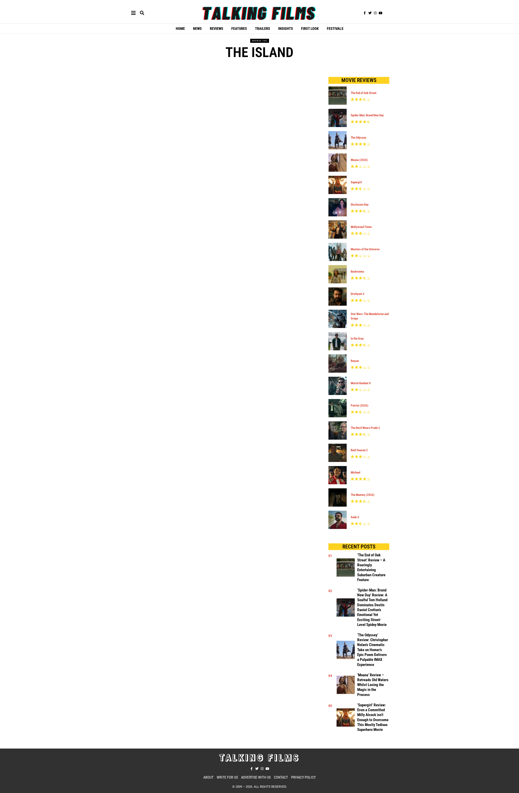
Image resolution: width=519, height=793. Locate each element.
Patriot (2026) (359, 405)
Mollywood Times (361, 227)
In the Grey (357, 338)
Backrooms (357, 271)
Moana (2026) (359, 160)
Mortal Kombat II (361, 383)
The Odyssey (358, 137)
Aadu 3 (355, 517)
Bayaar (355, 361)
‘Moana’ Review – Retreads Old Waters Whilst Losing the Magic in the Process (372, 685)
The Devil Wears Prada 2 (365, 428)
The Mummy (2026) (362, 495)
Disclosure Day (360, 204)
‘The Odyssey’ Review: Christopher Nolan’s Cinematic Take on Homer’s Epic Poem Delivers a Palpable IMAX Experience (372, 650)
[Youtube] (380, 13)
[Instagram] (375, 13)
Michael (355, 472)
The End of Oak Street (363, 93)
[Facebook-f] (364, 13)
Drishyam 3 (357, 294)
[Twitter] (370, 13)
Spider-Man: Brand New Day (367, 115)
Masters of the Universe (365, 249)
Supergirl (356, 182)
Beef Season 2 (359, 450)
